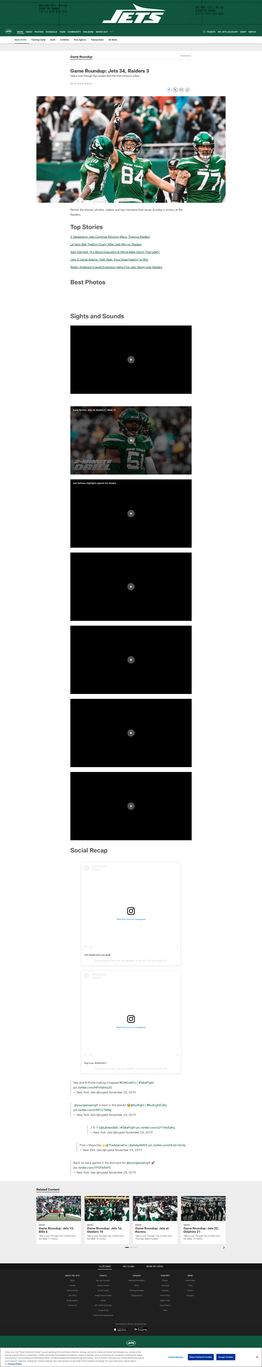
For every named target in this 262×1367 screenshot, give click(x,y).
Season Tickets (103, 1285)
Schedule (165, 1285)
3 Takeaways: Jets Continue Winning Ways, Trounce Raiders (110, 236)
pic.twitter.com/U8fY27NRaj (92, 1110)
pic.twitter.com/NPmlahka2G (92, 1087)
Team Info (165, 1275)
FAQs (72, 1280)
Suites (103, 1300)
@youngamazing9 (86, 1105)
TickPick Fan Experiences (103, 1315)
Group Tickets (103, 1290)
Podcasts (190, 1295)
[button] (131, 359)
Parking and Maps (136, 1290)
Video (190, 1285)
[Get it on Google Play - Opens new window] (141, 1331)
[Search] (204, 31)
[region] (131, 1357)
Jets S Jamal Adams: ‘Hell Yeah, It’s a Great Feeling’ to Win (109, 259)
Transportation (137, 1295)
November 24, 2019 (122, 1092)
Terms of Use (72, 1290)
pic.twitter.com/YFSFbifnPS (92, 1167)
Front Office (165, 1295)
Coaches (165, 1290)
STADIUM (136, 1275)
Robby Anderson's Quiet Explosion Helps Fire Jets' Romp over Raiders (116, 267)
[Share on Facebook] (169, 91)
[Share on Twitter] (175, 91)
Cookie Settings (175, 1357)
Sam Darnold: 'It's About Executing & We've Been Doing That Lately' (115, 252)
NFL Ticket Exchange (103, 1305)
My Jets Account (103, 1280)
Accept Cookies (225, 1357)
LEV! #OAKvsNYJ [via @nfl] (97, 955)
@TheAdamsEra (116, 1145)
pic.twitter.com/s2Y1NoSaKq (155, 1127)
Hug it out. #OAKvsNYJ (95, 1063)
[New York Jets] (131, 1343)
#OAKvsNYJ (128, 1082)
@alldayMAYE (138, 1145)
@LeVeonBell (109, 1127)
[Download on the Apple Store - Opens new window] (120, 1329)
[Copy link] (187, 90)
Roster (165, 1280)
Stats (165, 1310)
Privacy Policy (15, 1364)
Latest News (190, 1280)
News (190, 1275)
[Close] (257, 1357)
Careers (72, 1285)
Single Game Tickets (103, 1295)
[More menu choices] (111, 31)
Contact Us (72, 1305)
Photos (190, 1290)
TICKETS (103, 1275)
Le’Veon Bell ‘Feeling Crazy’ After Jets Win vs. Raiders (106, 244)
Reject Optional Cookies (201, 1357)
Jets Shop (72, 1295)
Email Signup (72, 1300)
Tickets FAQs (103, 1310)
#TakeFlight (146, 1082)
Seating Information (136, 1280)
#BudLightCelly (156, 1105)
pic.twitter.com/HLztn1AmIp (167, 1145)
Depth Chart (165, 1300)
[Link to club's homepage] (8, 31)
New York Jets (118, 960)
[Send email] (181, 91)
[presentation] (224, 1248)
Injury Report (165, 1305)
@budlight (137, 1105)
